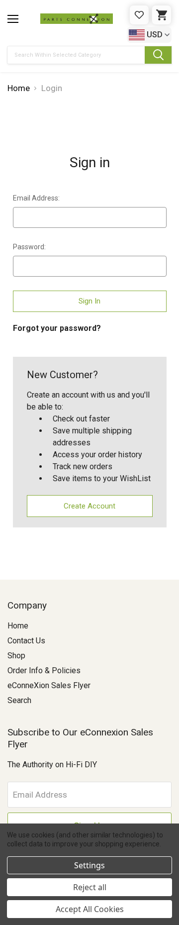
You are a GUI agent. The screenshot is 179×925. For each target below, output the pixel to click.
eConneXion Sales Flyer (48, 685)
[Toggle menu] (12, 18)
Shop (16, 655)
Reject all (89, 887)
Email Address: (36, 198)
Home (17, 625)
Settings (89, 865)
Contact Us (26, 640)
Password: (29, 247)
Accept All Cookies (90, 909)
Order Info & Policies (44, 670)
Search (19, 700)
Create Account (89, 506)
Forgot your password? (57, 328)
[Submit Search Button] (158, 55)
